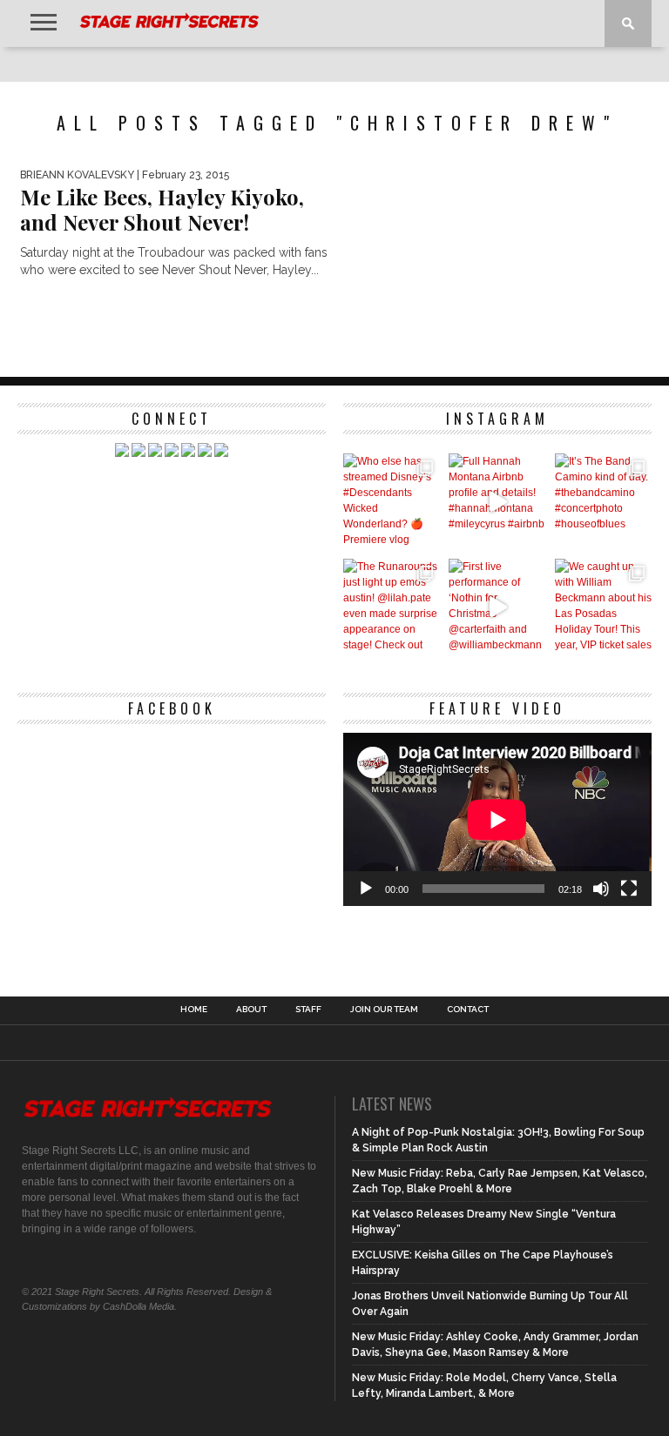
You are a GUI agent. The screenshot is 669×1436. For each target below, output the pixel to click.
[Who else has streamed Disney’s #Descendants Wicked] (391, 501)
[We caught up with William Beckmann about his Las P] (603, 607)
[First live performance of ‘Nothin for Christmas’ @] (497, 607)
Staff (308, 1009)
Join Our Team (384, 1009)
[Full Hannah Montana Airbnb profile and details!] (497, 501)
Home (193, 1009)
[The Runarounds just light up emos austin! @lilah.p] (391, 607)
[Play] (366, 888)
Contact (468, 1009)
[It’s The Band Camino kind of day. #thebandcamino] (603, 501)
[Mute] (601, 888)
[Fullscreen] (629, 888)
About (251, 1009)
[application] (497, 819)
